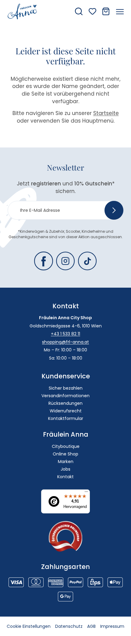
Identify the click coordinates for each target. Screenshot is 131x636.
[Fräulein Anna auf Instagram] (65, 261)
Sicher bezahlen (66, 388)
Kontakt (65, 477)
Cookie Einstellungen (29, 626)
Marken (65, 461)
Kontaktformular (65, 418)
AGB (91, 626)
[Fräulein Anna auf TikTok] (87, 261)
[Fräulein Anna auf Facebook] (43, 261)
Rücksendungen (65, 403)
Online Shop (65, 454)
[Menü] (86, 493)
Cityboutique (66, 446)
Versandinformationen (65, 396)
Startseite (106, 113)
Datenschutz (69, 626)
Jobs (65, 469)
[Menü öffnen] (120, 11)
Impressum (112, 626)
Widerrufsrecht (66, 411)
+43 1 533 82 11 (65, 334)
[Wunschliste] (92, 11)
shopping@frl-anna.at (65, 342)
